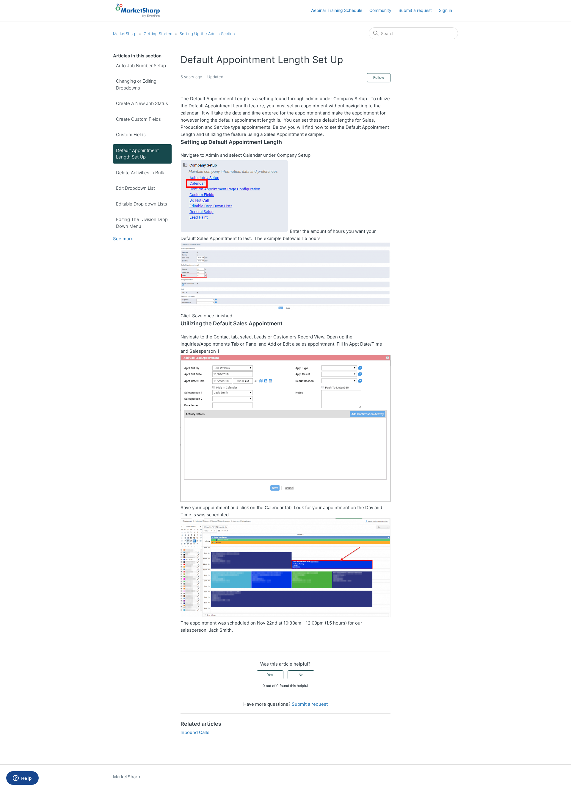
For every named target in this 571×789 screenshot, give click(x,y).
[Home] (138, 10)
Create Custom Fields (138, 119)
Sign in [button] (445, 10)
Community (380, 10)
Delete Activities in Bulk (140, 172)
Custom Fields (131, 134)
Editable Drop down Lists (141, 204)
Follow (378, 77)
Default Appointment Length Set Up (137, 154)
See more (123, 238)
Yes (270, 674)
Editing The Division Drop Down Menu (142, 223)
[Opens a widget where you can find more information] (22, 778)
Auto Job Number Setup (141, 65)
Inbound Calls (195, 732)
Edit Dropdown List (135, 188)
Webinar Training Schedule (336, 10)
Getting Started (158, 33)
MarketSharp (125, 33)
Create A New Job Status (142, 103)
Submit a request (415, 10)
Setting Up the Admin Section (207, 33)
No (301, 674)
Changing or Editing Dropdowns (136, 84)
